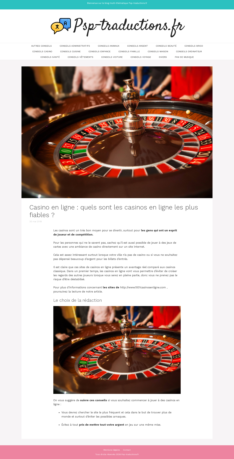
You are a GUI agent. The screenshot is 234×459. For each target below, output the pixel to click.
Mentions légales (111, 450)
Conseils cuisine (70, 51)
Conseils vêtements (80, 57)
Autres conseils (41, 46)
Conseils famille (129, 51)
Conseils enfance (99, 51)
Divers (163, 57)
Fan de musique (184, 57)
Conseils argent (137, 46)
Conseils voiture (112, 57)
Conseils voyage (141, 57)
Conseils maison (158, 51)
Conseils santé (50, 57)
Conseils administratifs (75, 46)
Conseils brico (193, 46)
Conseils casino (42, 51)
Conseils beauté (166, 46)
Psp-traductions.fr (129, 26)
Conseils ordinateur (189, 51)
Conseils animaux (108, 46)
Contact (127, 450)
